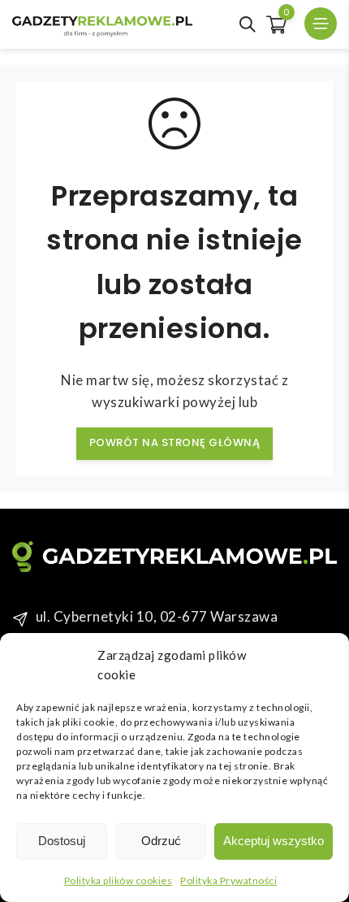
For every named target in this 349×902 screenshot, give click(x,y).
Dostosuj (61, 841)
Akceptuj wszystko (273, 841)
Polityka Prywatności (228, 880)
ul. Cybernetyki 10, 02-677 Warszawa (157, 616)
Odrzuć (161, 841)
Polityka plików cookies (118, 880)
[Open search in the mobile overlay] (247, 24)
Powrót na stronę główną (175, 442)
